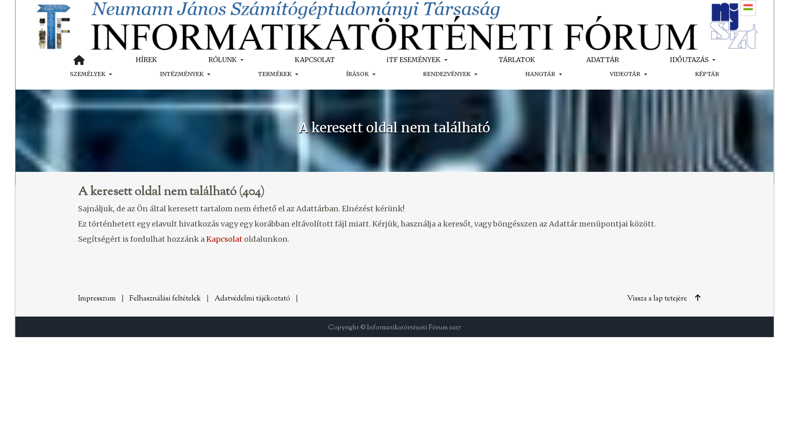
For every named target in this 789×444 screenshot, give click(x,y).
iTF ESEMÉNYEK (413, 60)
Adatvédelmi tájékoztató (252, 299)
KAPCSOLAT (315, 60)
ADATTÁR (602, 60)
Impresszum (97, 299)
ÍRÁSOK (357, 74)
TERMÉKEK (274, 74)
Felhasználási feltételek (165, 299)
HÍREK (146, 60)
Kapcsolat (224, 239)
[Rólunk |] (394, 25)
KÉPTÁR (707, 74)
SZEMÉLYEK (87, 74)
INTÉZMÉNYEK (181, 74)
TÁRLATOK (516, 60)
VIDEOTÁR (625, 74)
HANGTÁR (540, 74)
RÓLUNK (222, 60)
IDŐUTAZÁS (689, 60)
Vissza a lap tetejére (658, 299)
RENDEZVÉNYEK (447, 74)
